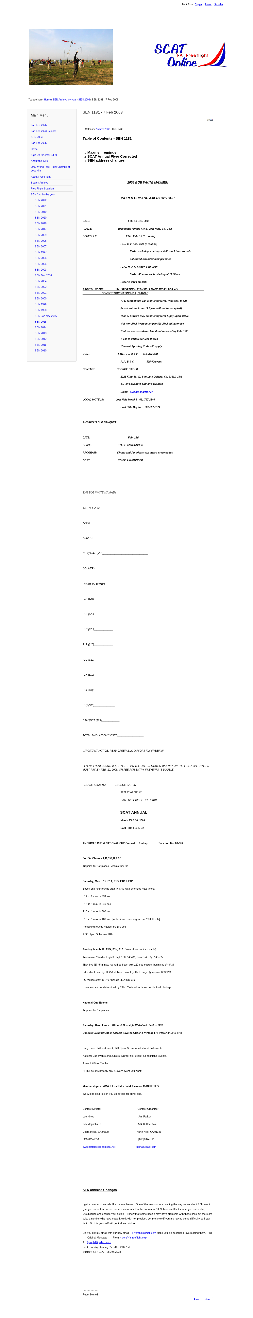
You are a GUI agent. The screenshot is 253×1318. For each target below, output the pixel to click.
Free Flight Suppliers (43, 188)
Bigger (198, 4)
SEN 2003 (40, 269)
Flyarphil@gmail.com (144, 1232)
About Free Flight (41, 176)
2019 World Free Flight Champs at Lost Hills (50, 168)
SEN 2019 (40, 211)
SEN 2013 (40, 333)
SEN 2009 (40, 235)
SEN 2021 (40, 206)
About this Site (39, 160)
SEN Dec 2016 (43, 275)
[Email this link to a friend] (211, 120)
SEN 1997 (40, 252)
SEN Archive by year (64, 99)
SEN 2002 (40, 286)
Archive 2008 (103, 129)
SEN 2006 (40, 258)
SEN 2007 (40, 246)
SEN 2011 (40, 344)
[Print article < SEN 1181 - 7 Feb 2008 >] (208, 120)
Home (47, 99)
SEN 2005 (40, 263)
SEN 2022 (40, 200)
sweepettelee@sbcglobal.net (99, 1146)
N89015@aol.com (146, 1146)
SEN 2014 (40, 327)
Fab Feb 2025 (39, 142)
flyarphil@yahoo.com (99, 1242)
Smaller (218, 4)
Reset (208, 4)
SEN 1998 (40, 310)
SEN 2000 (40, 298)
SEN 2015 (40, 321)
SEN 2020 (40, 217)
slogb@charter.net (141, 391)
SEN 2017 (40, 229)
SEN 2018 (40, 223)
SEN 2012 (40, 338)
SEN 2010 (40, 350)
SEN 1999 (40, 304)
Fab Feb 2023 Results (43, 131)
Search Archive (39, 182)
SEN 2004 (40, 281)
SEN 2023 (36, 136)
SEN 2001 (40, 292)
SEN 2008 (84, 99)
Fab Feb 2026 (39, 125)
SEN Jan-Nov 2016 (46, 315)
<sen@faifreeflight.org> (133, 1237)
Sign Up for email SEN (44, 154)
